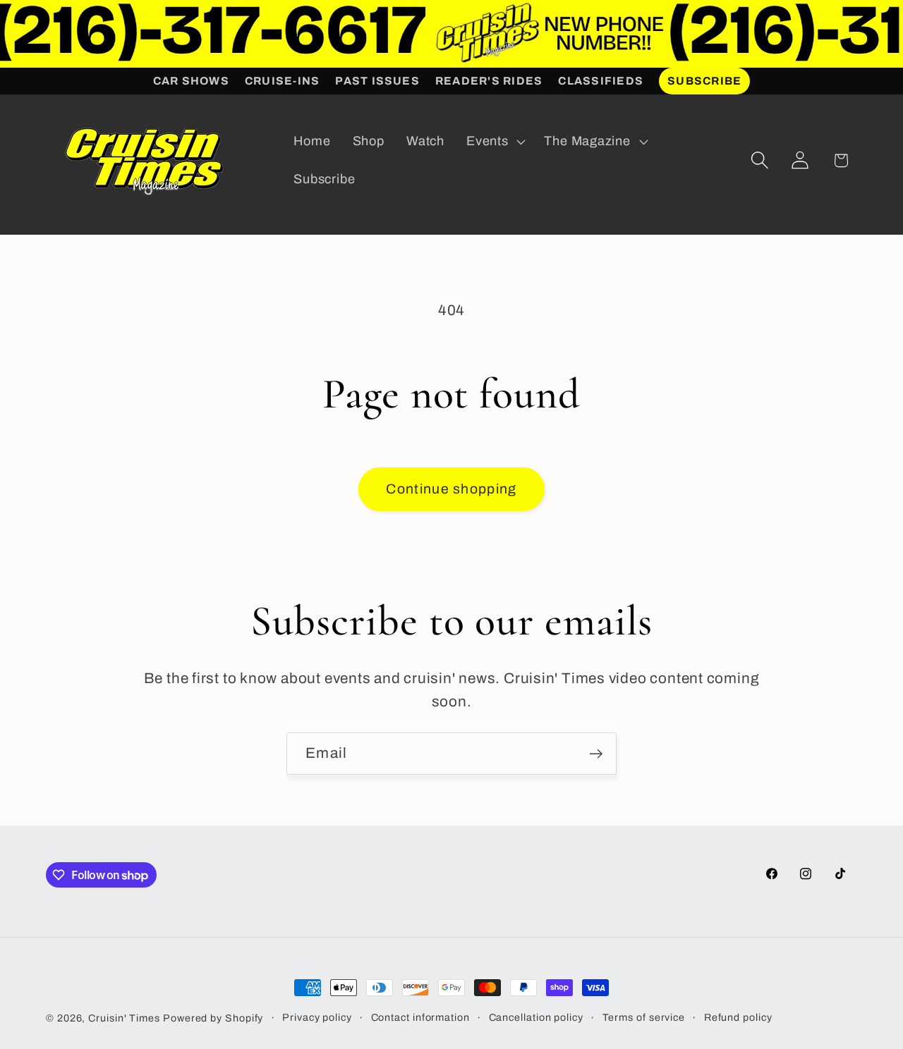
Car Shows (191, 81)
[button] (494, 142)
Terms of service (644, 1017)
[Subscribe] (596, 753)
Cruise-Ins (282, 81)
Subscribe (704, 81)
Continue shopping (451, 488)
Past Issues (377, 81)
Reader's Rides (489, 81)
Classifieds (600, 81)
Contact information (420, 1017)
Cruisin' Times (124, 1018)
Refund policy (738, 1017)
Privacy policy (317, 1017)
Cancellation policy (536, 1017)
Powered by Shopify (213, 1018)
